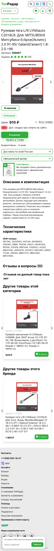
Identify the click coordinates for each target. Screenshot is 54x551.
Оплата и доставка (10, 507)
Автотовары (27, 18)
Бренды (5, 475)
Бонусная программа (11, 515)
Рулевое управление (11, 24)
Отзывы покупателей (11, 499)
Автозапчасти (32, 21)
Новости (5, 483)
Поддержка (7, 511)
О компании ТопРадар (12, 491)
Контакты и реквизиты (12, 495)
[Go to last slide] (2, 328)
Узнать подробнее (11, 544)
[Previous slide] (3, 82)
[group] (27, 82)
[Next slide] (50, 82)
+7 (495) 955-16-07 (11, 458)
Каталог (15, 18)
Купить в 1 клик (15, 139)
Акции (4, 479)
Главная (5, 18)
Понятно (37, 544)
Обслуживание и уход (12, 21)
